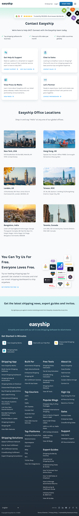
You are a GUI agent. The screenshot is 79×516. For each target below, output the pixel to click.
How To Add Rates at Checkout (50, 477)
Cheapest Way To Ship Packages (50, 405)
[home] (7, 3)
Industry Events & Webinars (48, 494)
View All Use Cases (31, 383)
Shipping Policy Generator (48, 381)
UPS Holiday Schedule (50, 432)
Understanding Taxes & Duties (50, 466)
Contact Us (65, 383)
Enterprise (49, 4)
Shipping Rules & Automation (8, 379)
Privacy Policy (53, 512)
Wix (26, 457)
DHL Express (29, 406)
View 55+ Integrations (32, 464)
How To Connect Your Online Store (50, 471)
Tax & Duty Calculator (50, 371)
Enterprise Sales (67, 419)
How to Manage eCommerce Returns (50, 482)
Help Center (65, 435)
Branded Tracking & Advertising (9, 414)
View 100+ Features (8, 429)
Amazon (28, 446)
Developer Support (67, 438)
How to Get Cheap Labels (49, 422)
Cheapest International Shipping (51, 410)
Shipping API (6, 426)
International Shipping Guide (48, 460)
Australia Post (30, 414)
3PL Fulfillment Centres (10, 449)
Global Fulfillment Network (11, 442)
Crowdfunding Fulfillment (11, 452)
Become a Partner (67, 403)
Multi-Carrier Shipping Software (10, 370)
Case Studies (65, 369)
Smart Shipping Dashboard (11, 375)
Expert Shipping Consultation (12, 456)
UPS (26, 399)
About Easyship (66, 365)
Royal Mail (28, 417)
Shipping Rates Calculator (48, 366)
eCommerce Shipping (32, 365)
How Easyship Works (9, 365)
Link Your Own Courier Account (7, 408)
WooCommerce (30, 439)
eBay (26, 449)
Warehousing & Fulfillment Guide (49, 488)
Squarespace (29, 442)
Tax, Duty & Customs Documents (9, 403)
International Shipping (10, 398)
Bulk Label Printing (8, 394)
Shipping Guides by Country (50, 454)
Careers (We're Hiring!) (69, 380)
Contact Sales (66, 415)
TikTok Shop (29, 460)
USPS (27, 396)
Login (56, 4)
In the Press (65, 376)
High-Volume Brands (32, 369)
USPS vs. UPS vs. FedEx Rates (51, 427)
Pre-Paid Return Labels (9, 418)
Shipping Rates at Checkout (11, 384)
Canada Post (29, 410)
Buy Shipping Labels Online (11, 391)
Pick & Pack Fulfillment (10, 445)
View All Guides (48, 498)
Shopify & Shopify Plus (33, 435)
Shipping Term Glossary (48, 387)
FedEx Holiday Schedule (48, 436)
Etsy (26, 453)
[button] (75, 4)
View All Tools (47, 391)
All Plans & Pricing (67, 399)
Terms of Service (42, 512)
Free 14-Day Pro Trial (68, 396)
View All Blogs (48, 441)
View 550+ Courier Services (31, 422)
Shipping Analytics (8, 422)
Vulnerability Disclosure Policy (68, 512)
